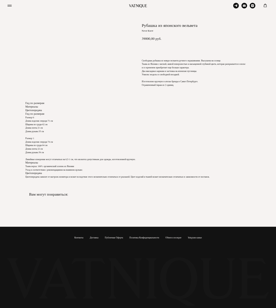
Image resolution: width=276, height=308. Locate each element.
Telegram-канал (195, 237)
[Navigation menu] (10, 5)
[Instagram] (252, 7)
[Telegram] (236, 7)
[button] (265, 5)
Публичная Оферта (114, 237)
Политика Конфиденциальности (144, 237)
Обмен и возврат (173, 237)
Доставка (94, 237)
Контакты (78, 237)
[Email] (244, 7)
